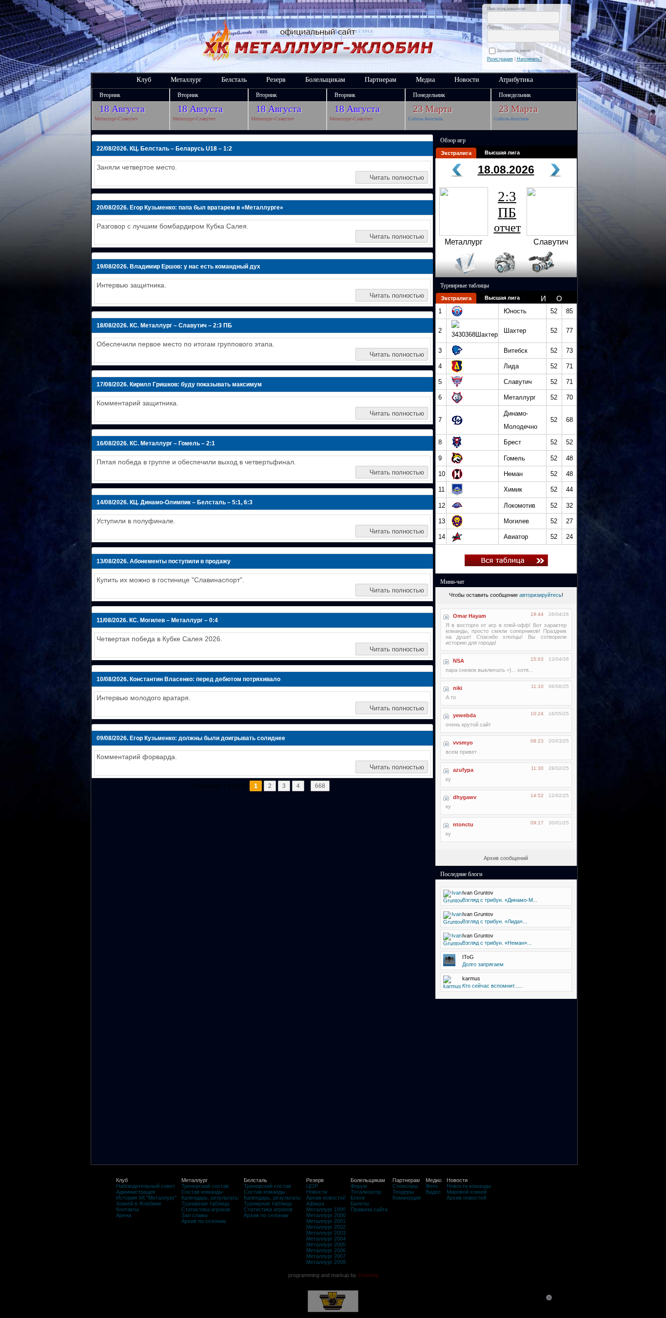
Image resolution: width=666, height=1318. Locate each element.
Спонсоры (405, 1186)
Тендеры (403, 1192)
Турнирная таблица (205, 1203)
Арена (123, 1215)
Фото (432, 1186)
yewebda (464, 715)
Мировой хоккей (467, 1192)
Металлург (186, 79)
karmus (471, 978)
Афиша (315, 1203)
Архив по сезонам (203, 1221)
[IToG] (449, 964)
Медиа (425, 79)
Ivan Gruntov (477, 893)
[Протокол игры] (459, 275)
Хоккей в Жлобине (138, 1203)
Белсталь (234, 79)
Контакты (127, 1209)
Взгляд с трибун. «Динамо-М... (499, 900)
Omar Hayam (469, 616)
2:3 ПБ (507, 211)
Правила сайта (369, 1209)
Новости (466, 79)
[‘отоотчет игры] (504, 275)
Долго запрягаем (483, 964)
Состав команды (202, 1192)
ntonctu (463, 824)
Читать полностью (397, 177)
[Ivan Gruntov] (453, 900)
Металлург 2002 (326, 1227)
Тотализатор (366, 1192)
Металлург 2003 (326, 1233)
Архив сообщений (506, 858)
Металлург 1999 (326, 1209)
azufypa (463, 770)
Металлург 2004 (326, 1239)
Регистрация (500, 59)
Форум (359, 1186)
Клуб (144, 79)
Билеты (360, 1203)
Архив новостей (326, 1198)
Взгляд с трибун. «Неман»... (496, 943)
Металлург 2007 (326, 1256)
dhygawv (464, 797)
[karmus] (452, 986)
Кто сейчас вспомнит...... (492, 986)
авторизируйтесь (540, 595)
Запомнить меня (515, 50)
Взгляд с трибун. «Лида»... (494, 921)
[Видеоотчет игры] (550, 275)
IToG (468, 957)
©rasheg (368, 1275)
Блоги (358, 1198)
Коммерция (406, 1198)
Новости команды (469, 1186)
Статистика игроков (205, 1209)
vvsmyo (463, 742)
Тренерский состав (205, 1186)
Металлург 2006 (326, 1250)
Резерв (276, 79)
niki (457, 688)
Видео (433, 1192)
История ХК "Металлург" (146, 1198)
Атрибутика (516, 79)
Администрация (135, 1192)
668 (320, 786)
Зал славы (194, 1215)
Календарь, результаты (210, 1198)
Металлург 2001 (326, 1221)
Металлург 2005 (326, 1244)
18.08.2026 (506, 169)
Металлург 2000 (326, 1215)
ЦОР (312, 1186)
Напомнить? (529, 59)
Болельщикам (325, 79)
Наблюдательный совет (145, 1186)
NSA (458, 661)
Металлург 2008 (326, 1262)
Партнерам (380, 79)
